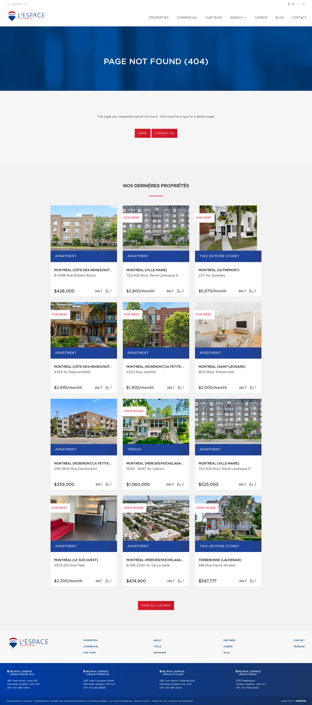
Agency (236, 17)
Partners (229, 640)
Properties (159, 17)
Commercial (187, 17)
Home (142, 133)
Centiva (300, 701)
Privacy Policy (142, 701)
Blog (280, 17)
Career (261, 17)
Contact (299, 17)
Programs (159, 653)
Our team (213, 17)
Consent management (181, 701)
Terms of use (159, 701)
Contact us (20, 4)
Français (299, 646)
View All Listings (156, 605)
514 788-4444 (21, 688)
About (157, 640)
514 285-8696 (97, 688)
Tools (157, 646)
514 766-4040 (250, 688)
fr (303, 4)
